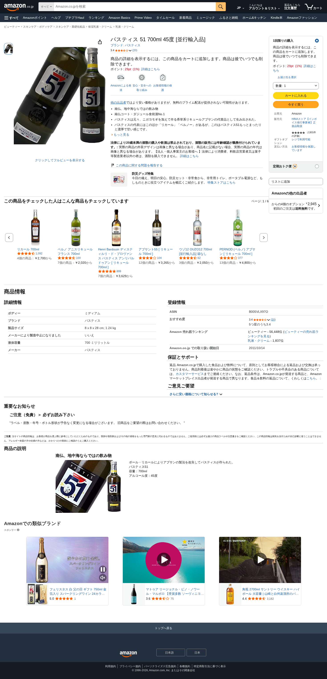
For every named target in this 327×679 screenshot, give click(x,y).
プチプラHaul (74, 17)
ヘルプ (56, 17)
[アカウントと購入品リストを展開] (279, 8)
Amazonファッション (302, 17)
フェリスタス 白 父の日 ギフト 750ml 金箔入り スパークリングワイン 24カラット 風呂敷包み (78, 591)
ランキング (96, 17)
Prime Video (143, 17)
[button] (11, 17)
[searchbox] (135, 6)
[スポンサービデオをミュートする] (103, 578)
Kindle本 (277, 17)
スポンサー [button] (10, 529)
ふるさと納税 (228, 17)
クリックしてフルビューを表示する (60, 160)
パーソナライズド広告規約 (160, 666)
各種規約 (185, 666)
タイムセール (165, 17)
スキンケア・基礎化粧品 (70, 26)
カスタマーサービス (190, 374)
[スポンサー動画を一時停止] (103, 570)
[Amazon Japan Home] (128, 654)
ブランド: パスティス (125, 45)
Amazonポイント (35, 17)
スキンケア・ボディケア (37, 26)
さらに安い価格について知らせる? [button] (194, 394)
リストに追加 (280, 181)
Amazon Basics (119, 17)
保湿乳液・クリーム (100, 26)
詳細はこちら (150, 69)
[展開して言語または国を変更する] (243, 8)
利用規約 (110, 666)
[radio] (8, 48)
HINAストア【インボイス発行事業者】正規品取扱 (304, 122)
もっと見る (121, 134)
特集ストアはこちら (222, 182)
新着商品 (185, 17)
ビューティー (12, 26)
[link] (35, 249)
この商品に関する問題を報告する (139, 165)
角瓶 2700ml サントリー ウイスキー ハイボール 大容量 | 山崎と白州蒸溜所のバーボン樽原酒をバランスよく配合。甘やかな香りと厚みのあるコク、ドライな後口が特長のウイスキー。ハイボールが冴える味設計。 (271, 591)
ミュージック (205, 17)
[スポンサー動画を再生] (163, 559)
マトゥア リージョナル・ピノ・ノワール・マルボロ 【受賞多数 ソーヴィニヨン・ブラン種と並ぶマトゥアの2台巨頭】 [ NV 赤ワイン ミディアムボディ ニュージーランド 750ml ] (175, 591)
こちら (311, 378)
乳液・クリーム (124, 26)
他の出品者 (118, 102)
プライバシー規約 (130, 666)
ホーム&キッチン (254, 17)
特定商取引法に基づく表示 (210, 666)
